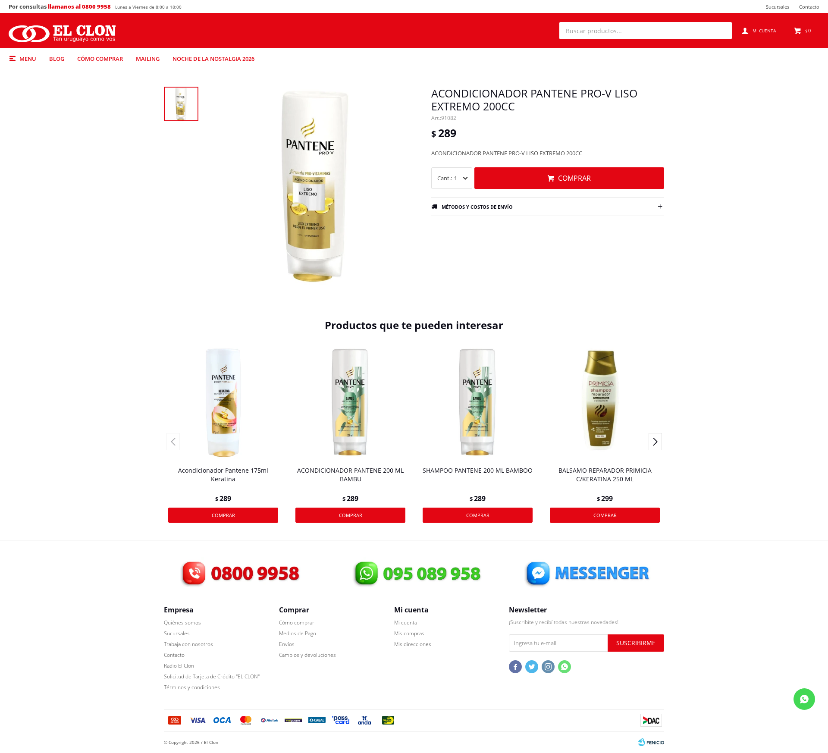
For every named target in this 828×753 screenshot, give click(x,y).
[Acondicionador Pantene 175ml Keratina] (223, 402)
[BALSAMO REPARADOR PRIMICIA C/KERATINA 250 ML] (605, 402)
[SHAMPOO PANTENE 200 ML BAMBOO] (477, 402)
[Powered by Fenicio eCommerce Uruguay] (651, 742)
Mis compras (409, 633)
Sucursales (777, 6)
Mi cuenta (405, 622)
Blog (56, 59)
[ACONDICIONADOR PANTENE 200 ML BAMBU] (350, 402)
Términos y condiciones (192, 687)
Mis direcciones (412, 644)
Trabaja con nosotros (188, 644)
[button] (721, 30)
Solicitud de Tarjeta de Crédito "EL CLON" (212, 676)
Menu (27, 59)
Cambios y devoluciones (307, 655)
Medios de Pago (297, 633)
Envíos (287, 644)
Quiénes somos (182, 622)
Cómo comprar (100, 59)
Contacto (809, 6)
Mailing (148, 59)
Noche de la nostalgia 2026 (213, 59)
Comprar (574, 178)
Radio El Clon (179, 665)
